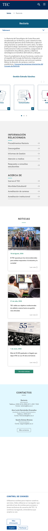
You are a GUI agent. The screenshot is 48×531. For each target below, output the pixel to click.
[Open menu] (44, 4)
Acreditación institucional (19, 196)
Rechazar (23, 528)
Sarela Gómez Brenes (24, 420)
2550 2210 (19, 404)
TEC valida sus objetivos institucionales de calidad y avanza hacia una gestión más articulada (23, 308)
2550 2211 (27, 404)
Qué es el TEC (14, 181)
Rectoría (24, 400)
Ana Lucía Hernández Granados (24, 410)
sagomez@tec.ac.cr (26, 424)
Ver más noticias (24, 371)
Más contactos (24, 430)
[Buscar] (39, 5)
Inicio (9, 13)
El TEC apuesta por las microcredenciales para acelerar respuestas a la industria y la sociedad (23, 260)
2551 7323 (35, 404)
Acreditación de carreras (18, 191)
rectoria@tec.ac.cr (27, 406)
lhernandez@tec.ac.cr (26, 416)
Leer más (33, 267)
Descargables (14, 148)
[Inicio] (6, 4)
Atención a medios (16, 159)
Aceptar (12, 528)
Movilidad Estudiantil (17, 186)
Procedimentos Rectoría (18, 143)
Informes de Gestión (16, 153)
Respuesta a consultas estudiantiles (18, 165)
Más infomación (13, 522)
